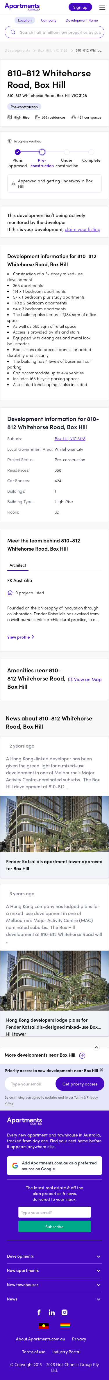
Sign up (80, 7)
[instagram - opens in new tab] (64, 1311)
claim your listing (83, 229)
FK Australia (19, 580)
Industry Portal (66, 1351)
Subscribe (54, 1226)
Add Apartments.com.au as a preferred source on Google (59, 1165)
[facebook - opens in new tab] (38, 1311)
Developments (17, 50)
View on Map (88, 679)
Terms (78, 1097)
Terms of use (33, 1351)
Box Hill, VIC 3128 (53, 50)
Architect (18, 565)
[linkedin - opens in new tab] (51, 1311)
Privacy (79, 1339)
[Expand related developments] (96, 1047)
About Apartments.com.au (40, 1339)
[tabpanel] (54, 610)
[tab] (17, 565)
